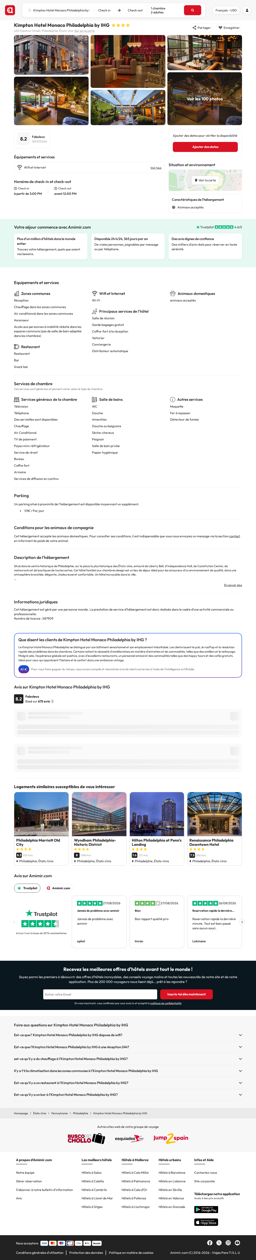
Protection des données (86, 1253)
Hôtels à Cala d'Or (134, 1190)
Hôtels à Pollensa (134, 1198)
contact (234, 536)
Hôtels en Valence (171, 1198)
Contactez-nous (205, 1173)
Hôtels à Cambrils (94, 1190)
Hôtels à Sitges (92, 1207)
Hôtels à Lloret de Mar (97, 1198)
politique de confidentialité (165, 1003)
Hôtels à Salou (92, 1173)
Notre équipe (25, 1173)
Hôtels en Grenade (172, 1207)
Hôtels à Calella (93, 1181)
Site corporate (204, 1181)
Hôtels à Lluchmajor (136, 1207)
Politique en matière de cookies (131, 1253)
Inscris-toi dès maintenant (186, 994)
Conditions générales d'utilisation (39, 1253)
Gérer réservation (29, 1181)
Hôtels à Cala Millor (135, 1173)
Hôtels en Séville (170, 1190)
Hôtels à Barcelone (172, 1173)
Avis (19, 1198)
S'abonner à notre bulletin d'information (44, 1190)
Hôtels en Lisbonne (172, 1181)
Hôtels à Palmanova (136, 1181)
